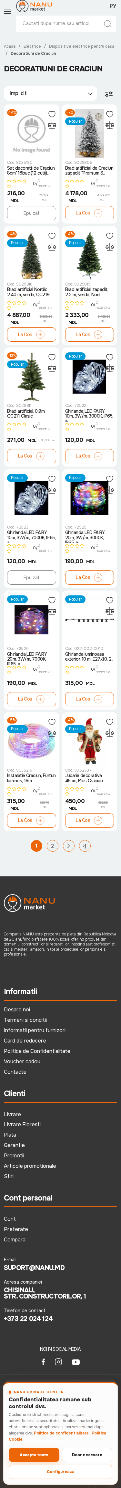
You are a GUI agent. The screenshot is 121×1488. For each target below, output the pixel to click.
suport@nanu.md (34, 1268)
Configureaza (61, 1471)
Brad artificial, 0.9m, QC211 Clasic (26, 414)
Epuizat (32, 213)
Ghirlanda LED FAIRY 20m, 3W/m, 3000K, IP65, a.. (85, 536)
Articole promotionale (30, 1166)
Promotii (14, 1155)
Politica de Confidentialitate (37, 1051)
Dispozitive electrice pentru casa (81, 46)
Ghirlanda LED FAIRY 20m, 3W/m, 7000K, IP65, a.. (27, 658)
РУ (113, 6)
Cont (10, 1218)
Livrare (12, 1114)
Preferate (16, 1229)
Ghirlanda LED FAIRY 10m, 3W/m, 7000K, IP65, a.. (31, 536)
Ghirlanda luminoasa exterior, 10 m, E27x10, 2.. (89, 657)
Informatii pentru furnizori (35, 1030)
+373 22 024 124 (28, 1319)
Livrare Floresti (22, 1124)
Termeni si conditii (25, 1020)
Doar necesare (87, 1455)
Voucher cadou (22, 1061)
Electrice (32, 46)
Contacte (15, 1071)
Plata (10, 1134)
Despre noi (17, 1009)
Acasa (9, 46)
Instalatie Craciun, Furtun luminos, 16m (31, 778)
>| (84, 846)
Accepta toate (34, 1455)
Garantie (14, 1145)
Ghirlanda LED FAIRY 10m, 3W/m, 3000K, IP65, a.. (89, 415)
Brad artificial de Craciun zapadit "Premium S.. (89, 171)
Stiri (9, 1176)
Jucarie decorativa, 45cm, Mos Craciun (84, 778)
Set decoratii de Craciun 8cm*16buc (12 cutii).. (31, 171)
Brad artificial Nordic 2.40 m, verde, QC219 (28, 292)
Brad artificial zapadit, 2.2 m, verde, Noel (86, 292)
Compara (14, 1239)
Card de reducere (25, 1040)
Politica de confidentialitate (61, 1433)
